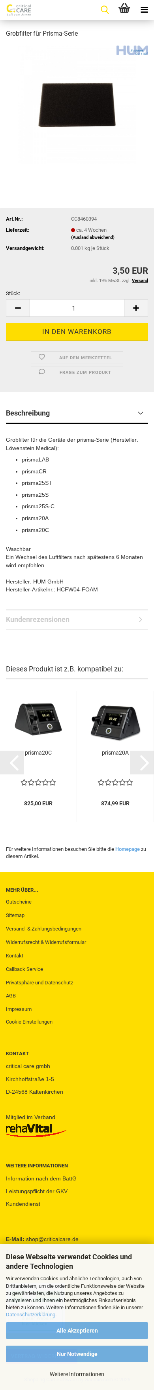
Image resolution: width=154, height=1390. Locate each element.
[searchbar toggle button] (105, 10)
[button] (18, 308)
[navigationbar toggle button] (144, 10)
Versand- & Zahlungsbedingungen (43, 929)
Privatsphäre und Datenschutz (39, 983)
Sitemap (15, 915)
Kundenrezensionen (37, 619)
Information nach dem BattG (41, 1178)
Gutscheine (19, 902)
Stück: (13, 293)
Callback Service (24, 969)
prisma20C (38, 752)
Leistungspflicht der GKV (37, 1191)
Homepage (127, 849)
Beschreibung (28, 413)
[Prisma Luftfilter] (77, 104)
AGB (11, 996)
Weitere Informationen (77, 1374)
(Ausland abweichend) (93, 237)
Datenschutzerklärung (30, 1315)
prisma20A (115, 752)
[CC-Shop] (16, 10)
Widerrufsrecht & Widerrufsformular (46, 942)
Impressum (19, 1009)
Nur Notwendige (77, 1354)
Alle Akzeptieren (77, 1330)
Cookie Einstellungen (29, 1022)
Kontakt (14, 956)
